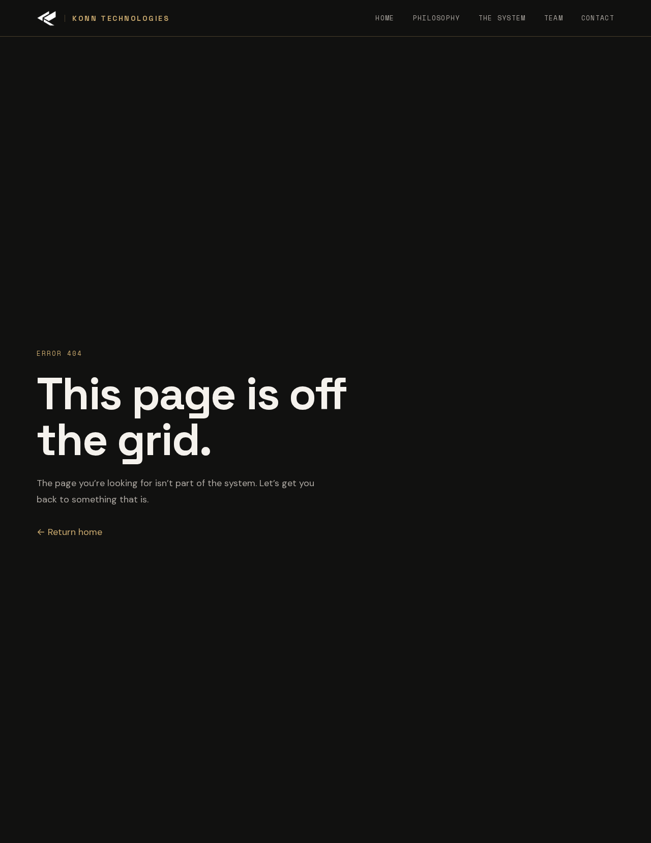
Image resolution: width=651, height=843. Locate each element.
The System (502, 18)
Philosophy (436, 18)
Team (553, 18)
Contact (597, 18)
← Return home (69, 532)
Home (384, 18)
